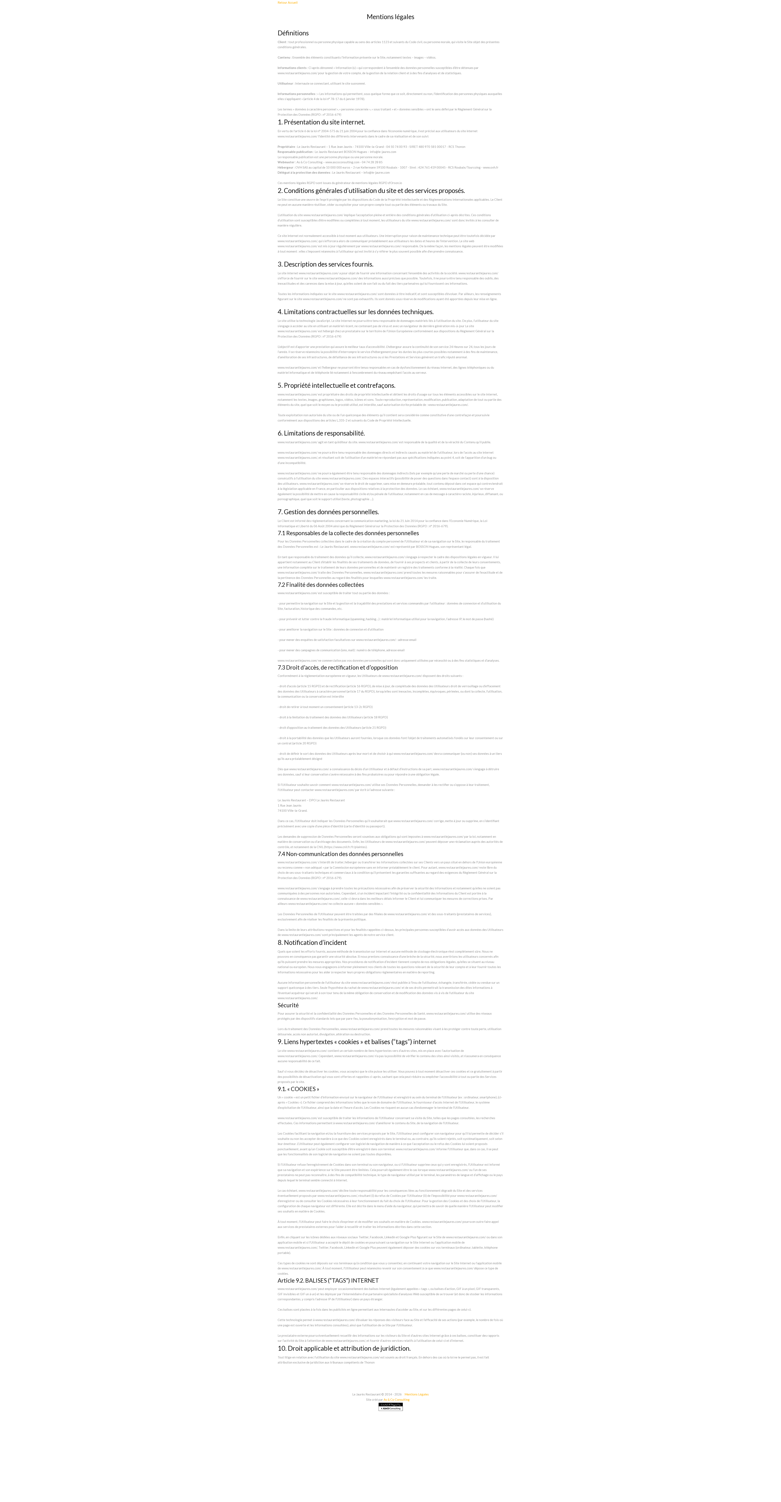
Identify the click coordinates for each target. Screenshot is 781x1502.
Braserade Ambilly (217, 1482)
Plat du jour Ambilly (551, 1482)
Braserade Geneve (288, 1482)
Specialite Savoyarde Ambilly (23, 1482)
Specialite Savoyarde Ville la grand (174, 1482)
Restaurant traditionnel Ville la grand (136, 1495)
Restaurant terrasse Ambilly (188, 1495)
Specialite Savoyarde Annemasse (73, 1482)
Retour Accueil (288, 2)
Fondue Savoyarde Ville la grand (508, 1482)
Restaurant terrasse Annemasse (237, 1495)
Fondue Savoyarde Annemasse (414, 1482)
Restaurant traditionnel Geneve (81, 1495)
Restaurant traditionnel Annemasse (28, 1495)
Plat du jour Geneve (625, 1482)
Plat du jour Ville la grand (664, 1482)
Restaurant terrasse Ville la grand (336, 1495)
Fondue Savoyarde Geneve (461, 1482)
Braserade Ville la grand (325, 1482)
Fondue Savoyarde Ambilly (367, 1482)
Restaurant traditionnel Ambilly (710, 1482)
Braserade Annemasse (253, 1482)
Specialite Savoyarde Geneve (123, 1482)
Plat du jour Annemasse (588, 1482)
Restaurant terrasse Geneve (286, 1495)
